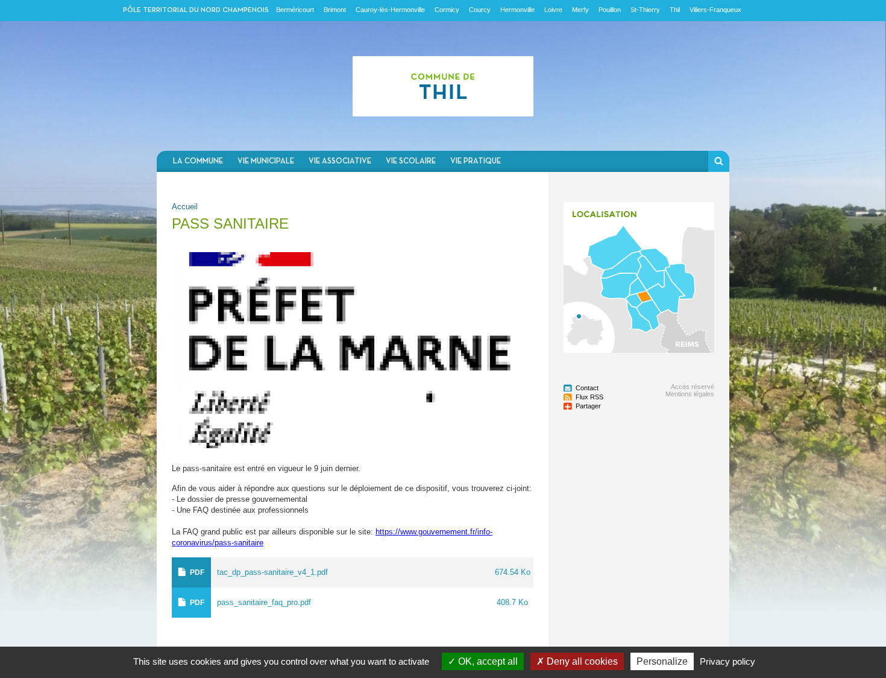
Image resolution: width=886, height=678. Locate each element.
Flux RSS (589, 397)
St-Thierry (645, 9)
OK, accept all (487, 661)
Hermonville (517, 9)
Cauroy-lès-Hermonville (390, 9)
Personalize (662, 661)
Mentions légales (689, 394)
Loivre (553, 9)
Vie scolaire (411, 161)
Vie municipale (265, 161)
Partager (588, 406)
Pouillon (610, 9)
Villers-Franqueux (715, 9)
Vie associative (340, 161)
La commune (198, 161)
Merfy (580, 9)
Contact (587, 387)
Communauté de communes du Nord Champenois (443, 86)
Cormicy (447, 9)
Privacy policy (727, 661)
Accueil (185, 206)
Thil (675, 9)
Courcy (480, 9)
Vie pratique (475, 161)
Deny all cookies (581, 661)
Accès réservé (692, 386)
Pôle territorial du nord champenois (196, 10)
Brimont (335, 9)
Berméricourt (295, 9)
